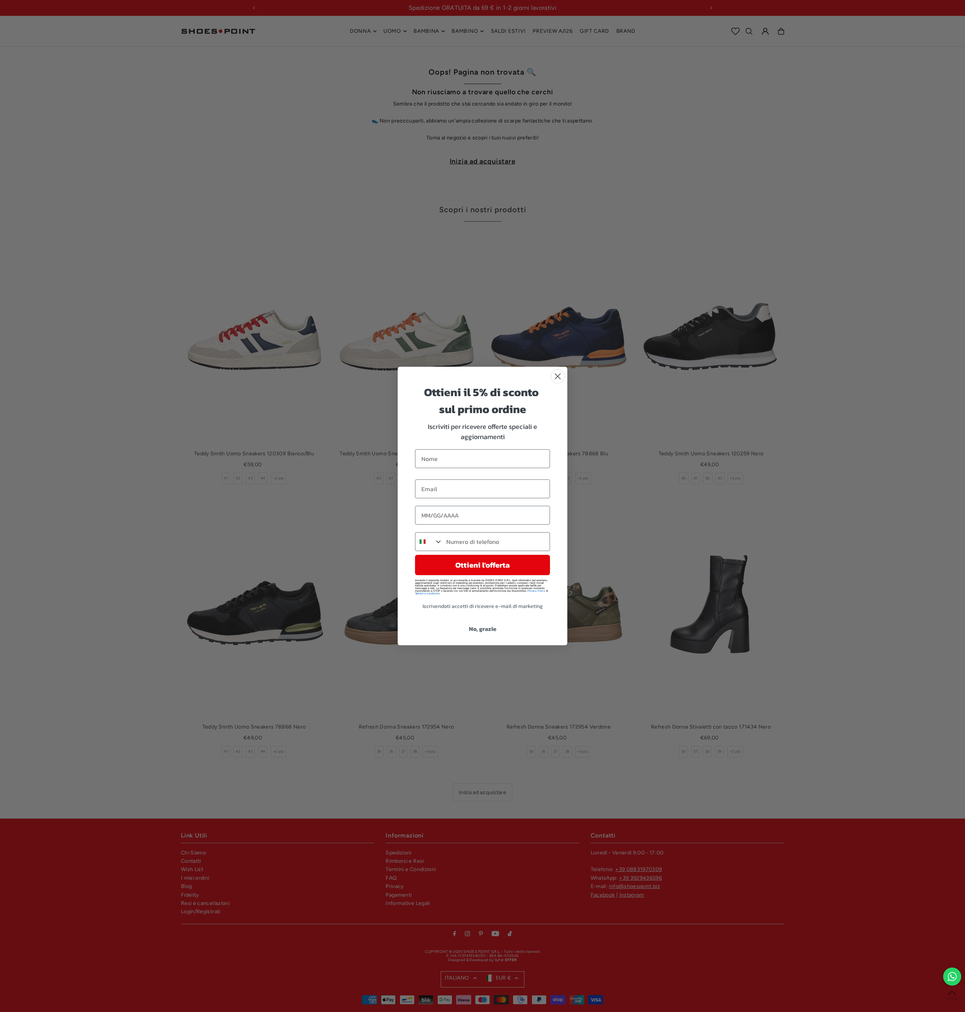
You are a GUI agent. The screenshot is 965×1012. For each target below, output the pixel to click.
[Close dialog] (557, 376)
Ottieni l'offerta (482, 565)
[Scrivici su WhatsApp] (952, 977)
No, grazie (482, 628)
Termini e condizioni (427, 593)
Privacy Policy (536, 590)
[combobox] (429, 542)
